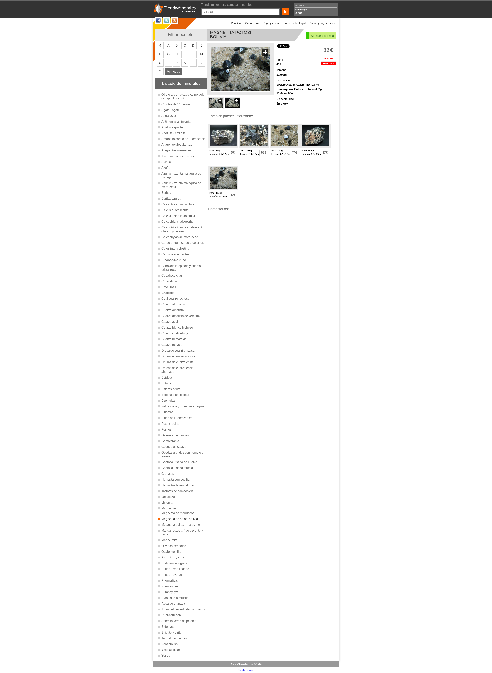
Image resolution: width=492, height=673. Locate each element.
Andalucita (168, 115)
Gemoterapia (170, 441)
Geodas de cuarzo (173, 446)
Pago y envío (271, 23)
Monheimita (169, 540)
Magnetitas (168, 508)
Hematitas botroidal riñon (178, 485)
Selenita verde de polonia (178, 621)
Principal (236, 23)
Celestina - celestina (175, 248)
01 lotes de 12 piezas (175, 104)
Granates (167, 473)
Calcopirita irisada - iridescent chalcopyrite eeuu (181, 229)
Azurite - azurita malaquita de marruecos (181, 185)
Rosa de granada (173, 603)
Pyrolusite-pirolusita (175, 597)
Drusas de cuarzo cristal (177, 362)
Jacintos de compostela (177, 491)
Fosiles (166, 429)
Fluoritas (167, 412)
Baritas (166, 192)
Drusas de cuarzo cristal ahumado (177, 369)
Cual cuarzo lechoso (175, 298)
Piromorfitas (169, 580)
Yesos (165, 655)
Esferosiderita (170, 389)
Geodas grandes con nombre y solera (182, 454)
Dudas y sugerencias (322, 23)
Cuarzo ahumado (173, 304)
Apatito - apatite (172, 127)
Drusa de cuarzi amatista (178, 350)
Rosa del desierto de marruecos (183, 609)
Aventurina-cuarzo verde (178, 156)
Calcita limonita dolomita (178, 215)
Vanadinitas (169, 644)
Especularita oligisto (175, 394)
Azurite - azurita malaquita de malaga (181, 175)
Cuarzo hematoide (174, 339)
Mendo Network (246, 670)
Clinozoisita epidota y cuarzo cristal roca (181, 267)
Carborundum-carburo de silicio (182, 242)
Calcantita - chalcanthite (177, 204)
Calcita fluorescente (175, 210)
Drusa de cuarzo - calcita (178, 356)
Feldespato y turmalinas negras (182, 406)
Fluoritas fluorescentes (176, 418)
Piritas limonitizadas (175, 569)
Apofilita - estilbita (173, 133)
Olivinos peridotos (173, 546)
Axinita (166, 162)
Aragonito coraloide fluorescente (183, 138)
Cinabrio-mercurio (173, 260)
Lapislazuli (168, 496)
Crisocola (168, 292)
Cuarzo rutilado (171, 344)
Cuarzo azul (169, 321)
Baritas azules (171, 198)
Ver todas (173, 71)
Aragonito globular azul (177, 144)
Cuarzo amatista (172, 310)
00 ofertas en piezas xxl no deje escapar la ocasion (182, 96)
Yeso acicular (170, 649)
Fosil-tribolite (170, 423)
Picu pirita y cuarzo (174, 557)
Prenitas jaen (170, 586)
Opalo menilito (171, 551)
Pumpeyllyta (169, 592)
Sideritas (167, 626)
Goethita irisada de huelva (179, 462)
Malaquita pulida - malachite (180, 524)
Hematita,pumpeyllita (175, 479)
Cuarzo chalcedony (174, 333)
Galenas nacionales (175, 435)
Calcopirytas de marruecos (179, 237)
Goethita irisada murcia (177, 468)
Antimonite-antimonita (176, 121)
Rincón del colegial (294, 23)
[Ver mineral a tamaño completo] (240, 89)
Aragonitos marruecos (176, 150)
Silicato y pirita (171, 632)
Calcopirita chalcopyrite (177, 221)
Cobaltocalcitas (172, 275)
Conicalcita (169, 281)
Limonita (167, 502)
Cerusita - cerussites (175, 254)
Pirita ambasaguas (174, 563)
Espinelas (168, 400)
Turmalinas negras (174, 638)
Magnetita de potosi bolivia (179, 519)
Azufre (165, 167)
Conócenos (252, 23)
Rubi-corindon (171, 615)
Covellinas (168, 287)
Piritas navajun (171, 574)
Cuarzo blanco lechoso (177, 327)
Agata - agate (170, 110)
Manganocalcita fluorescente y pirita (182, 532)
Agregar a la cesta (322, 35)
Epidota (166, 377)
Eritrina (166, 383)
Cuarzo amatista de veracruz (180, 316)
